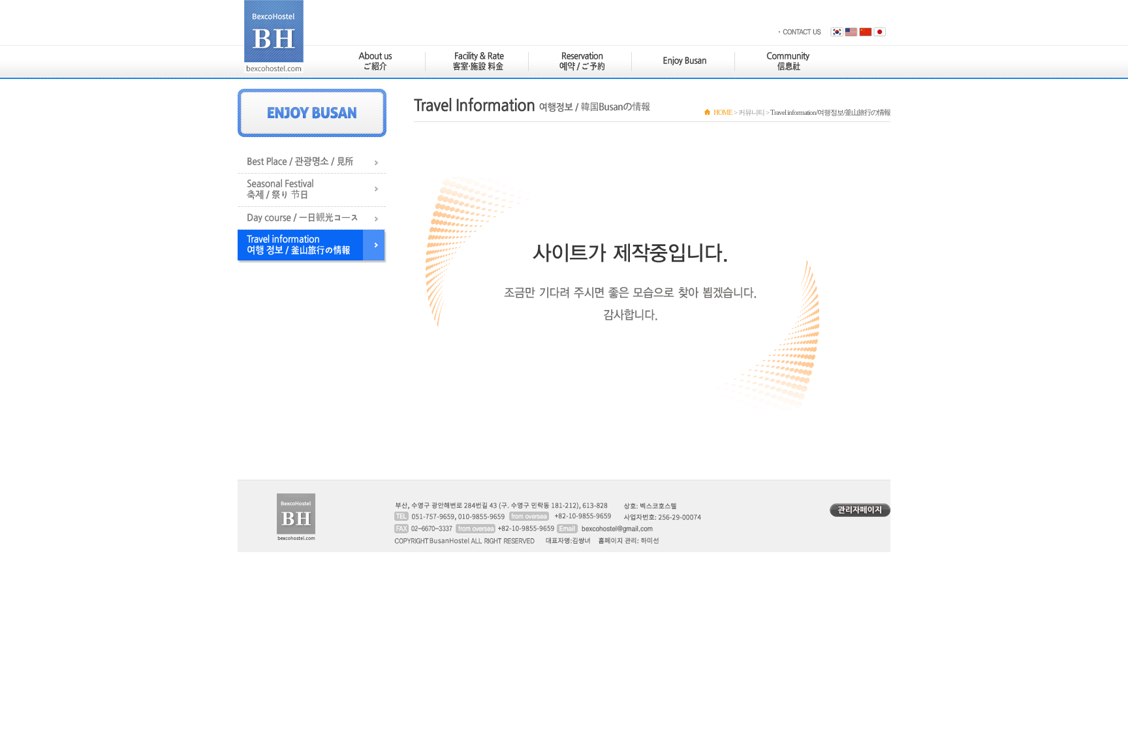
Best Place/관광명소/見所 (312, 162)
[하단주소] (577, 516)
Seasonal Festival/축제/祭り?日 (312, 190)
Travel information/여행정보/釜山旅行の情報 (312, 246)
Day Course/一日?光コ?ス (312, 218)
